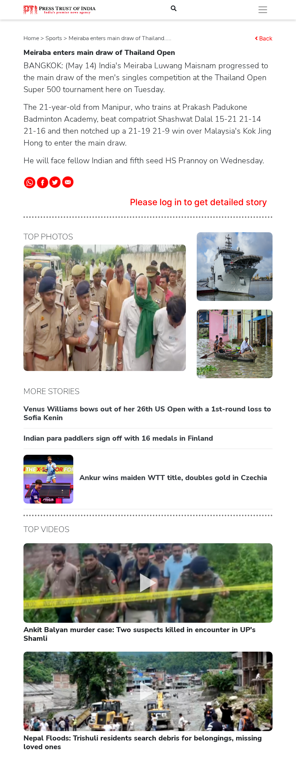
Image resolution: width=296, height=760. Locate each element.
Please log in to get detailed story (198, 202)
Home (31, 38)
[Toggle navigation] (263, 10)
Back (266, 38)
